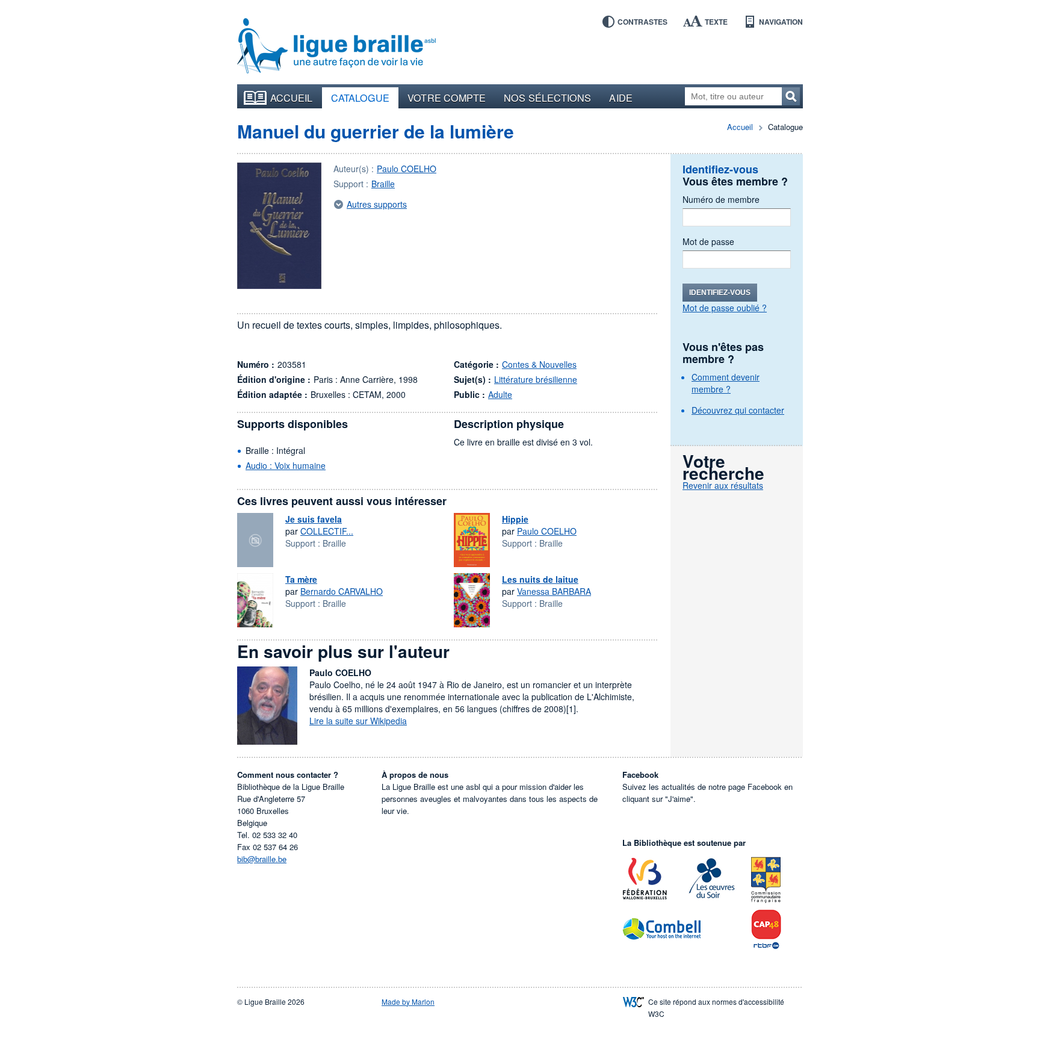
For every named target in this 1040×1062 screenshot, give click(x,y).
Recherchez (791, 96)
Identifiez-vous (720, 292)
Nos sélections (547, 97)
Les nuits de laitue (540, 579)
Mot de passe (708, 241)
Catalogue (360, 97)
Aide (620, 97)
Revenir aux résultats (722, 485)
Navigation (781, 21)
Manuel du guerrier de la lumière (375, 131)
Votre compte (446, 97)
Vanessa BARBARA (554, 591)
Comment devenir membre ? (726, 383)
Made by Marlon (408, 1001)
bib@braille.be (261, 859)
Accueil (291, 97)
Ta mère (301, 579)
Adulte (500, 394)
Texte (716, 21)
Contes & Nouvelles (539, 364)
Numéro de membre (721, 199)
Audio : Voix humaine (286, 465)
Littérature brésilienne (535, 379)
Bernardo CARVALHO (341, 591)
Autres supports (377, 204)
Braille (383, 184)
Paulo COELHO (406, 169)
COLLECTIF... (326, 531)
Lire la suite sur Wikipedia (358, 721)
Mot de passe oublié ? (724, 308)
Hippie (515, 519)
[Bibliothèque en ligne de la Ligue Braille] (336, 46)
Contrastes (642, 21)
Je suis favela (313, 519)
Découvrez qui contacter (738, 410)
